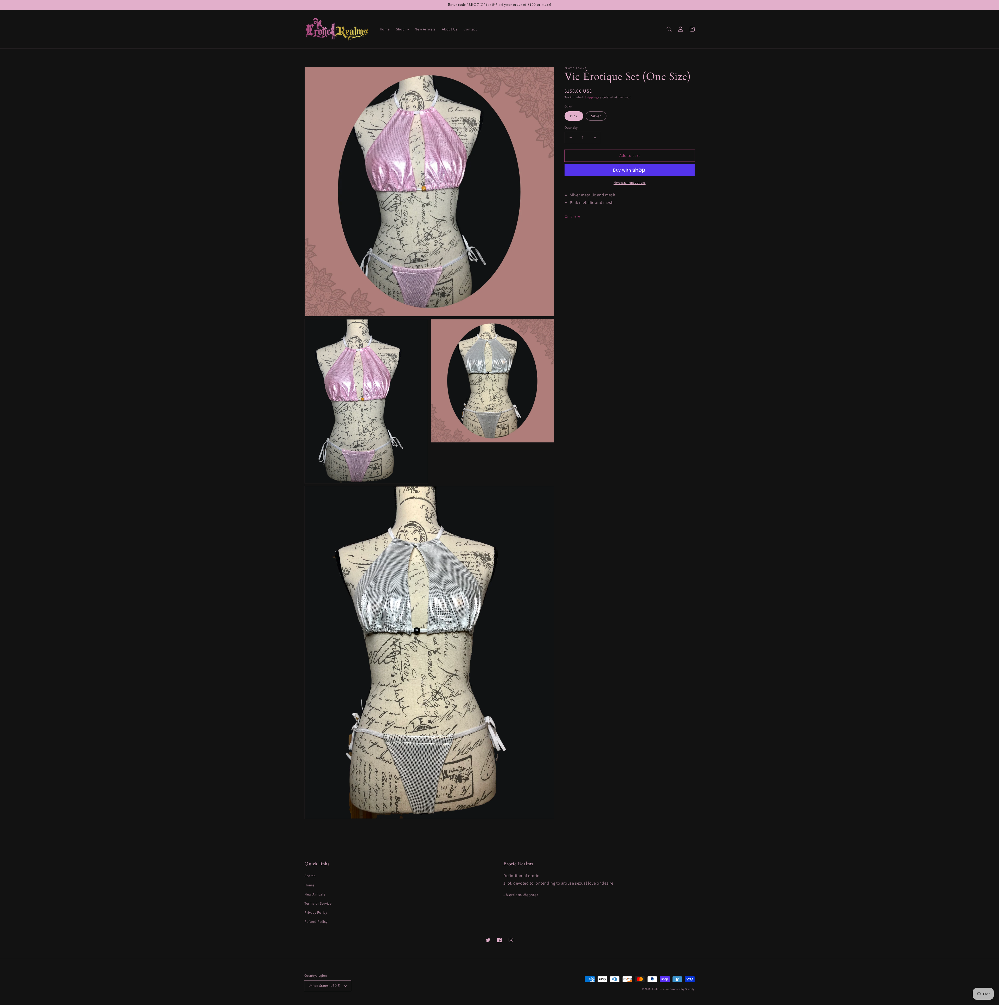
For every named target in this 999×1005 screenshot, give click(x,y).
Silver (596, 116)
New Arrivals (314, 894)
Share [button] (575, 216)
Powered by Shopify (682, 989)
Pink (574, 116)
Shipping (591, 97)
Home (309, 885)
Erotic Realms (660, 989)
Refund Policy (316, 921)
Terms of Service (318, 903)
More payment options (630, 182)
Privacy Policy (315, 912)
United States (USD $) (324, 985)
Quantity (571, 127)
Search (310, 875)
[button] (402, 29)
